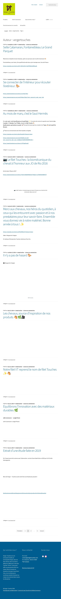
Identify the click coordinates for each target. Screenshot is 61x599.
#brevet (14, 493)
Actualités (22, 25)
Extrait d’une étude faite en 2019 (22, 451)
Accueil (6, 31)
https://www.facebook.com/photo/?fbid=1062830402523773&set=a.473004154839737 (25, 174)
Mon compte (34, 4)
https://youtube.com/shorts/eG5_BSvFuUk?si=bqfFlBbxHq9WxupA (20, 66)
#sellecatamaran (7, 493)
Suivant (42, 531)
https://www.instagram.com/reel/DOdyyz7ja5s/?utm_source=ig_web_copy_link (23, 97)
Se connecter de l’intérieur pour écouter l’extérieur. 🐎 (27, 84)
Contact (41, 4)
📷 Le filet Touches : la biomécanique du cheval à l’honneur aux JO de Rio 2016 (27, 161)
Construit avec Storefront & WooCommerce (29, 590)
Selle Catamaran (16, 19)
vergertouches (21, 44)
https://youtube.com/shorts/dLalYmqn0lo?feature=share (17, 134)
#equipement (19, 493)
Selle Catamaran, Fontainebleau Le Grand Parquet (27, 49)
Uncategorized (11, 72)
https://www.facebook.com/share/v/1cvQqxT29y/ (15, 93)
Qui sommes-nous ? (30, 19)
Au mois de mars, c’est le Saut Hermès (25, 113)
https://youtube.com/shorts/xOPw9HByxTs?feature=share (18, 232)
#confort (35, 493)
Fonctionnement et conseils (10, 25)
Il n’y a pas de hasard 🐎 (17, 255)
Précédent (19, 531)
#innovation (25, 493)
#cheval (40, 493)
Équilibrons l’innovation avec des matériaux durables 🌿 (28, 408)
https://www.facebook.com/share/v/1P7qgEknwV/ (16, 143)
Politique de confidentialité (10, 590)
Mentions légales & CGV (28, 568)
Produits (5, 19)
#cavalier (44, 493)
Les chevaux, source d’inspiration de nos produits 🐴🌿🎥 (26, 315)
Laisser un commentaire (31, 44)
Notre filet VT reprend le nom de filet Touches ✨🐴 (30, 371)
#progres (31, 493)
